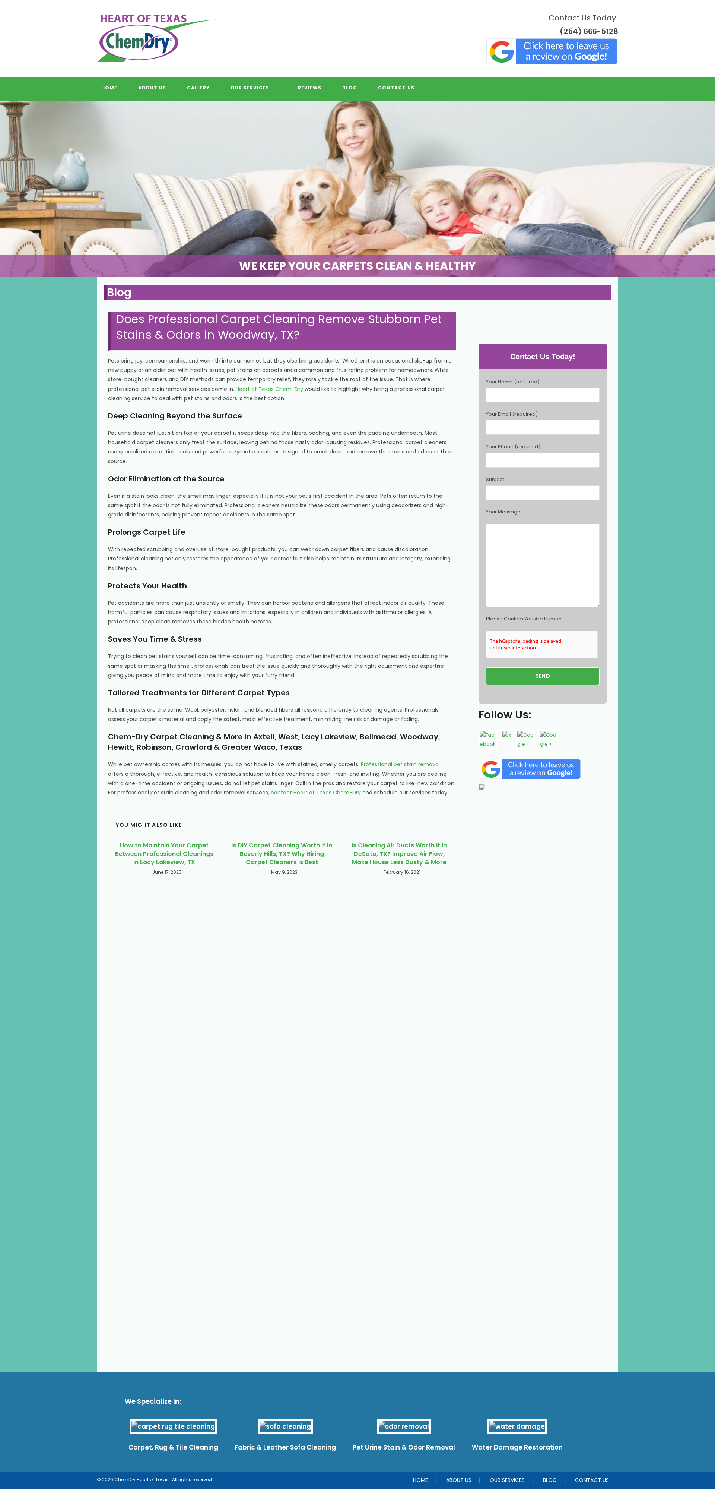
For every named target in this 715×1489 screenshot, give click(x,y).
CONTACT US (592, 1480)
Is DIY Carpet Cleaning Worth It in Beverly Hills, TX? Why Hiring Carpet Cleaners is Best (281, 853)
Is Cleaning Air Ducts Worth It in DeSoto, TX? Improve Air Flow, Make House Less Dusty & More (399, 853)
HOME (420, 1480)
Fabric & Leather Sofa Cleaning (285, 1447)
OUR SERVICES (507, 1480)
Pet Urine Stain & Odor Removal (404, 1447)
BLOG (550, 1480)
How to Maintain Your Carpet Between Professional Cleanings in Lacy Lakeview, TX (164, 853)
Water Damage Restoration (517, 1447)
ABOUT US (458, 1480)
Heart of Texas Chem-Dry (269, 389)
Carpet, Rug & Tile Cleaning (173, 1447)
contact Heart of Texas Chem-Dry (316, 792)
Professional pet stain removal (400, 764)
